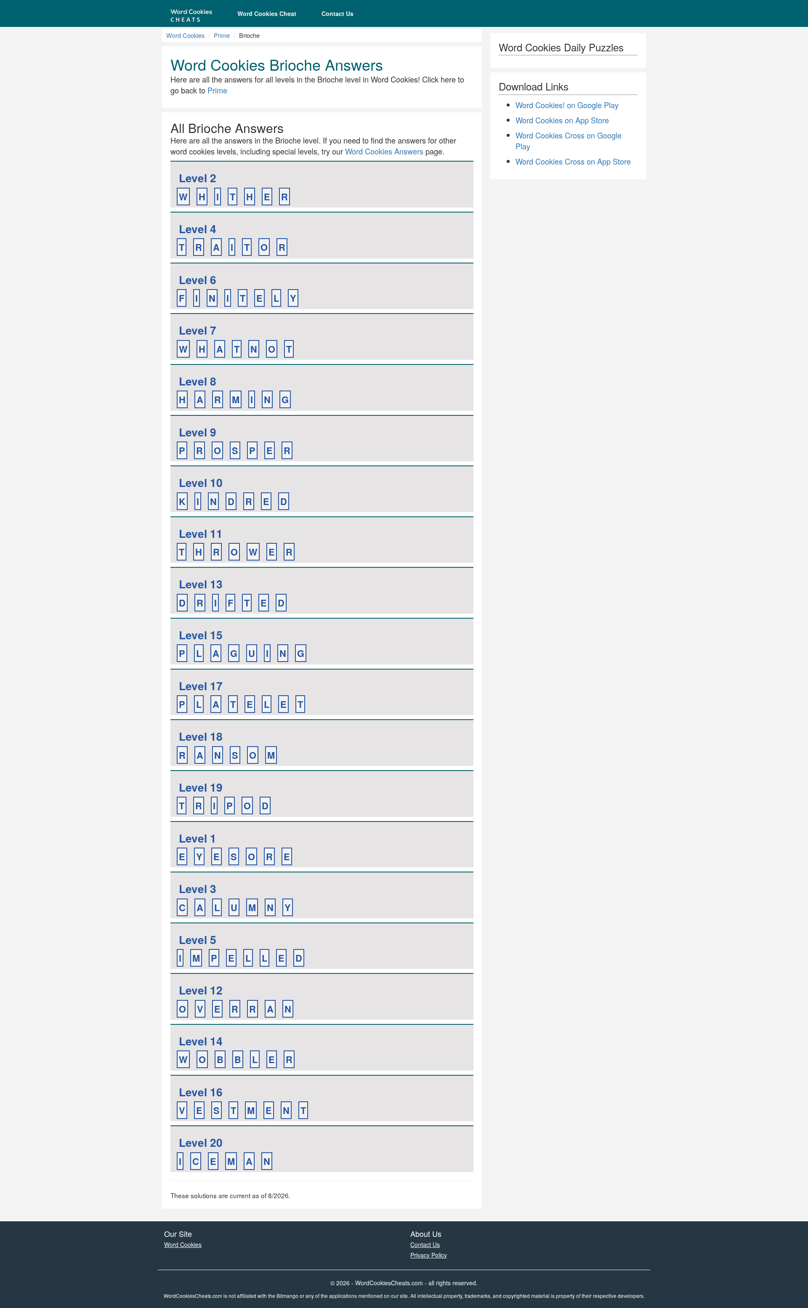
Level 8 (197, 381)
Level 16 (201, 1092)
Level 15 (201, 635)
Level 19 (201, 787)
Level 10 (201, 482)
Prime (222, 35)
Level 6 (197, 279)
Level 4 (197, 229)
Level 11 (201, 533)
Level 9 (197, 432)
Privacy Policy (428, 1255)
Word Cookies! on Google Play (567, 104)
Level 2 (197, 178)
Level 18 (201, 736)
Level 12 (201, 990)
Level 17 (201, 686)
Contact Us (338, 13)
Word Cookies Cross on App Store (573, 161)
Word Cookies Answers (384, 151)
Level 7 (197, 330)
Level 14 (201, 1041)
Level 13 (201, 584)
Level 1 (197, 838)
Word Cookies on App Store (562, 119)
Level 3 (197, 888)
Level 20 (201, 1142)
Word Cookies (185, 35)
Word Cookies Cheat (266, 13)
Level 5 (197, 939)
